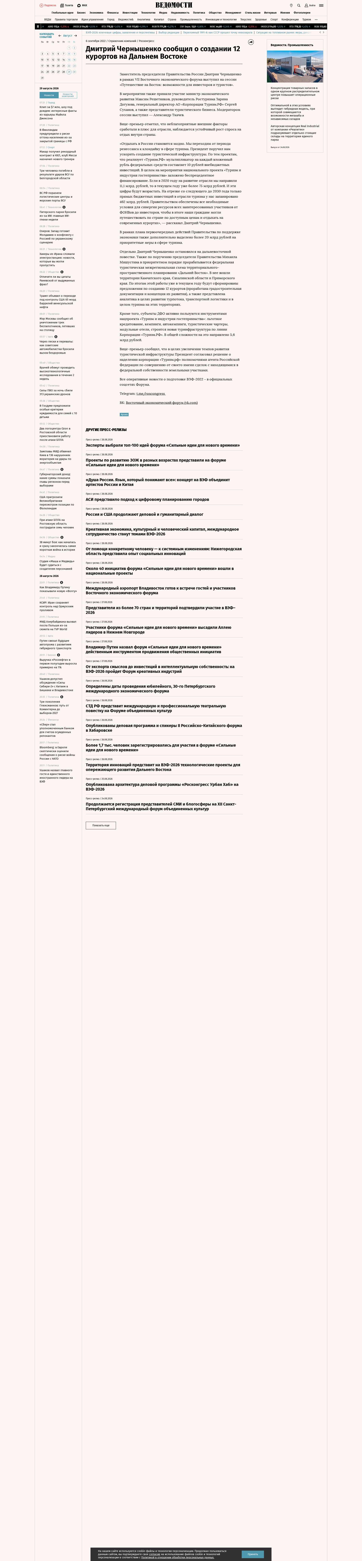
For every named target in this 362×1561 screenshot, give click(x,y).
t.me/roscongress (151, 394)
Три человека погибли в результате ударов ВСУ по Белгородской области (57, 174)
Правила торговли (66, 19)
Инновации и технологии (221, 19)
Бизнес (81, 12)
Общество (215, 12)
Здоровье (261, 19)
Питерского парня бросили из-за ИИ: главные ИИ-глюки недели (58, 215)
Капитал (159, 19)
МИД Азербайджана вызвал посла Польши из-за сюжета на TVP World (58, 625)
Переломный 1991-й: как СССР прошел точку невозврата (217, 32)
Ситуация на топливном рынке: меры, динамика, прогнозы (292, 32)
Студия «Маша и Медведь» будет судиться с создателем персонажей (57, 565)
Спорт (274, 19)
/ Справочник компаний (121, 41)
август (67, 35)
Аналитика (143, 19)
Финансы (113, 12)
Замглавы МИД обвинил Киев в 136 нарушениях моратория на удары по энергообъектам (55, 457)
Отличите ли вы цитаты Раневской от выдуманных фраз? (57, 280)
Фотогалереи (302, 12)
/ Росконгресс (145, 41)
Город (110, 19)
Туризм (306, 19)
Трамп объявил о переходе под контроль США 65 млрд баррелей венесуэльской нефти (58, 301)
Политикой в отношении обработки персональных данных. (177, 1557)
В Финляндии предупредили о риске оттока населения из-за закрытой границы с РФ (56, 135)
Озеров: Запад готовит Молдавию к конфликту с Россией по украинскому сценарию (57, 236)
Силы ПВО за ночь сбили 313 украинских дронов (56, 392)
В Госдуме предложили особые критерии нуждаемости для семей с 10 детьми (58, 411)
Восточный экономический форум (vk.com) (162, 403)
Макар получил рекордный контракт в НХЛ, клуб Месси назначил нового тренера (58, 155)
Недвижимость (180, 12)
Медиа (163, 12)
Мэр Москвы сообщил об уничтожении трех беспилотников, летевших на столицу (57, 324)
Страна (172, 19)
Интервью (270, 12)
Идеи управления (92, 19)
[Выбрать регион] (291, 5)
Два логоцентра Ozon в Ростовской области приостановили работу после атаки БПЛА (55, 434)
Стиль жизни (252, 12)
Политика (199, 12)
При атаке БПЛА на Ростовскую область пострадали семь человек (57, 523)
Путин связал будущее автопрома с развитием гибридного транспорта (55, 644)
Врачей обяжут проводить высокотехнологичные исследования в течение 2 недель (57, 373)
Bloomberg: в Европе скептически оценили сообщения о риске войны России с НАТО (57, 753)
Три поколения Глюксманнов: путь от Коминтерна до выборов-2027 (54, 707)
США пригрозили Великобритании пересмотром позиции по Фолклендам (57, 502)
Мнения (285, 12)
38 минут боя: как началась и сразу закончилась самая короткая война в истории (58, 545)
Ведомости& (125, 19)
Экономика (96, 12)
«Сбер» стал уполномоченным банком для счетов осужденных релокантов (57, 730)
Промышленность (191, 19)
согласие (154, 1554)
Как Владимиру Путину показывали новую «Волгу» (58, 589)
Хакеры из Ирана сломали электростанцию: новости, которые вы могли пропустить (57, 259)
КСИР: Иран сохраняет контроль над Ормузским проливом (56, 606)
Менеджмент (233, 12)
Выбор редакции (169, 32)
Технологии (148, 12)
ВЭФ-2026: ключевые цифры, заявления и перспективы (120, 32)
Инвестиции (130, 12)
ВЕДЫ (47, 19)
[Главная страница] (174, 5)
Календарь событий (47, 36)
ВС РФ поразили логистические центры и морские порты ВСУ (56, 196)
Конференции (290, 19)
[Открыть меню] (321, 5)
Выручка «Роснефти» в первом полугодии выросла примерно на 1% (58, 663)
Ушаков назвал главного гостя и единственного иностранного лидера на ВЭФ (56, 776)
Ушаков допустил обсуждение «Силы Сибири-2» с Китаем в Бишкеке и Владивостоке (56, 684)
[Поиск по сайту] (299, 5)
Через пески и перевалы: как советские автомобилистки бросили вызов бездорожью (57, 347)
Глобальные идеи (62, 12)
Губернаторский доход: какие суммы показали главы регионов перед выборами (55, 480)
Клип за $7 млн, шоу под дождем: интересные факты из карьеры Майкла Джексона (58, 112)
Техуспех (245, 19)
